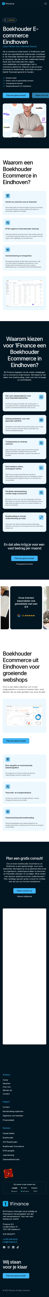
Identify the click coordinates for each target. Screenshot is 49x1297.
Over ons (7, 1087)
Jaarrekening (8, 1155)
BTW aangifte (8, 1151)
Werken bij (7, 1090)
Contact (6, 1094)
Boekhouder (8, 1138)
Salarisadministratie (11, 1159)
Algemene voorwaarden (13, 1116)
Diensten (6, 1083)
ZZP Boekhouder (10, 1142)
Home (5, 1080)
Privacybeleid (8, 1120)
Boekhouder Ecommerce (13, 1146)
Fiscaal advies (8, 1133)
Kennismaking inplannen (13, 1111)
